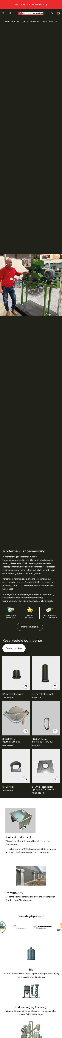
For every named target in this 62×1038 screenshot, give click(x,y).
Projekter (34, 21)
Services (53, 21)
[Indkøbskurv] (58, 13)
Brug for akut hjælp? (29, 626)
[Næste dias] (58, 4)
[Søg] (10, 13)
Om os (25, 21)
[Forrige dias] (3, 4)
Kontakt (16, 21)
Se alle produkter (14, 648)
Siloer (44, 21)
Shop (7, 21)
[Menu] (3, 13)
